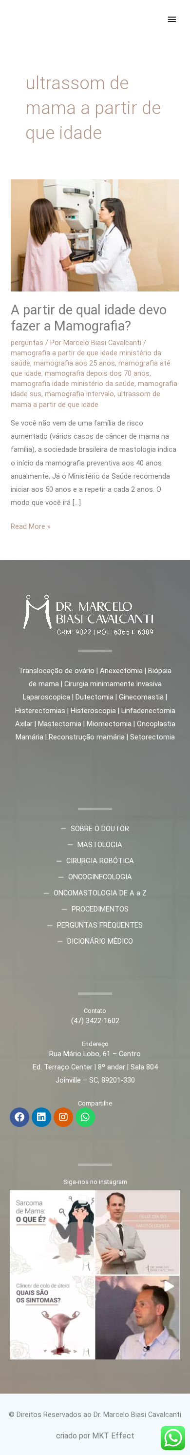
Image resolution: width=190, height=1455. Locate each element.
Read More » (31, 525)
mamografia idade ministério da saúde (72, 383)
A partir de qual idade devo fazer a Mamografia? (89, 318)
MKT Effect (113, 1435)
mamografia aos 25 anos (74, 363)
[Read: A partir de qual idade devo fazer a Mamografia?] (95, 235)
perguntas (27, 342)
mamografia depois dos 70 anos (97, 373)
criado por (74, 1435)
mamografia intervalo (79, 393)
